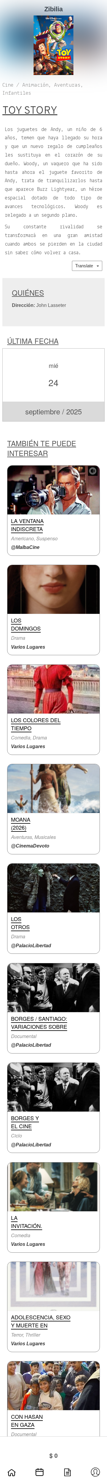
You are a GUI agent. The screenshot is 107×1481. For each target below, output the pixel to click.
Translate (86, 265)
